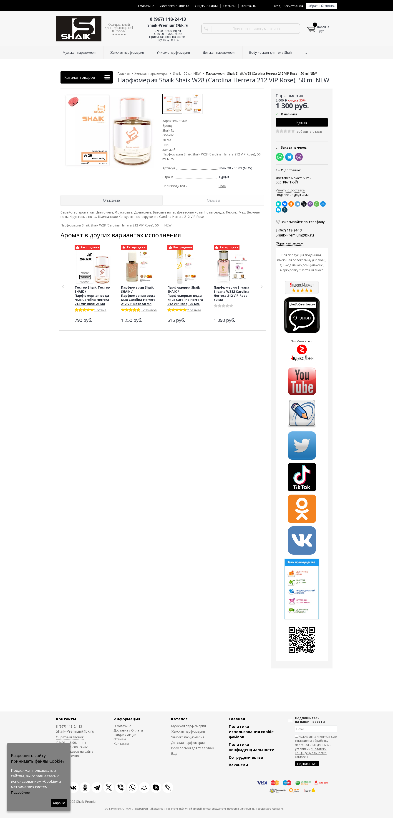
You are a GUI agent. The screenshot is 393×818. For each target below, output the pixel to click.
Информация (126, 718)
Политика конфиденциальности (252, 747)
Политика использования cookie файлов (251, 731)
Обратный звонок (321, 6)
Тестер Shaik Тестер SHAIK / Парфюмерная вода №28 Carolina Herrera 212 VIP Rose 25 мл (92, 295)
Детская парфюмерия (188, 742)
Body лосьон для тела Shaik (192, 748)
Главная (237, 718)
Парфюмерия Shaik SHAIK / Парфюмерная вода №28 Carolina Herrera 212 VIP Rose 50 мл (138, 295)
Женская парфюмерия (188, 731)
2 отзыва (194, 310)
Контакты (249, 6)
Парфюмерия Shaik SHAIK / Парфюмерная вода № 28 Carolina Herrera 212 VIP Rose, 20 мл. (185, 295)
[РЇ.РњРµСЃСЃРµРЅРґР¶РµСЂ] (278, 204)
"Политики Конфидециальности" (311, 751)
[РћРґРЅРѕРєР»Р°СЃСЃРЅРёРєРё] (291, 204)
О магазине (145, 6)
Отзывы (229, 6)
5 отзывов (149, 310)
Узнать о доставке (290, 190)
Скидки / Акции (206, 6)
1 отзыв (100, 310)
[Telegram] (297, 204)
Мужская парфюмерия (188, 726)
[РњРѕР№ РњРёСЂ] (323, 204)
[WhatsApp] (316, 204)
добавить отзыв (309, 131)
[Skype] (278, 210)
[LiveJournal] (284, 210)
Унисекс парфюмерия (187, 737)
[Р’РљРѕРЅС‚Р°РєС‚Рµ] (284, 204)
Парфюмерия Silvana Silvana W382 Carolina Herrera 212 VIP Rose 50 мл (231, 293)
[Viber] (310, 204)
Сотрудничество (246, 757)
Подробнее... (21, 792)
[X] (304, 204)
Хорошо (59, 803)
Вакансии (238, 764)
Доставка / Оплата (174, 6)
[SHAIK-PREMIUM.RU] (78, 29)
